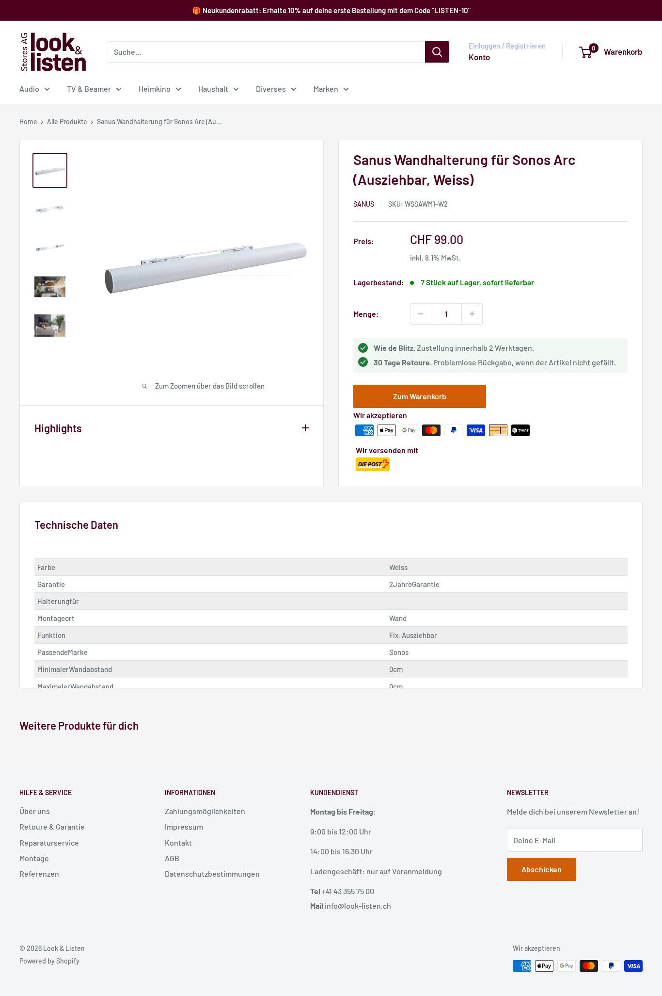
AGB (172, 858)
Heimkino (155, 88)
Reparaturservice (49, 842)
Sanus (363, 204)
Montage (34, 858)
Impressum (184, 826)
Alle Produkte (67, 121)
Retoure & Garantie (52, 826)
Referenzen (39, 873)
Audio (29, 88)
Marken (326, 88)
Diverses (271, 88)
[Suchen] (437, 52)
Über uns (34, 811)
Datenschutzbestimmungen (212, 873)
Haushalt (213, 88)
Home (28, 121)
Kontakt (178, 842)
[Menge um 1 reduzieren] (420, 314)
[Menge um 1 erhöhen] (472, 314)
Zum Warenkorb (419, 396)
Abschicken (541, 869)
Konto (479, 57)
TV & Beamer (89, 88)
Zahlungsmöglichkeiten (205, 811)
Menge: (366, 313)
